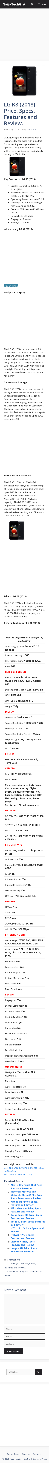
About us (26, 1454)
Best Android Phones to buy (18, 1174)
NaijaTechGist (14, 4)
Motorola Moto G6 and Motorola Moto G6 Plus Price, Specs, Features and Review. (27, 1195)
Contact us (37, 1454)
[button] (32, 4)
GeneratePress (40, 1459)
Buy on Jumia (11, 285)
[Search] (38, 1372)
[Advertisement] (24, 35)
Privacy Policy (13, 1454)
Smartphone (13, 1259)
